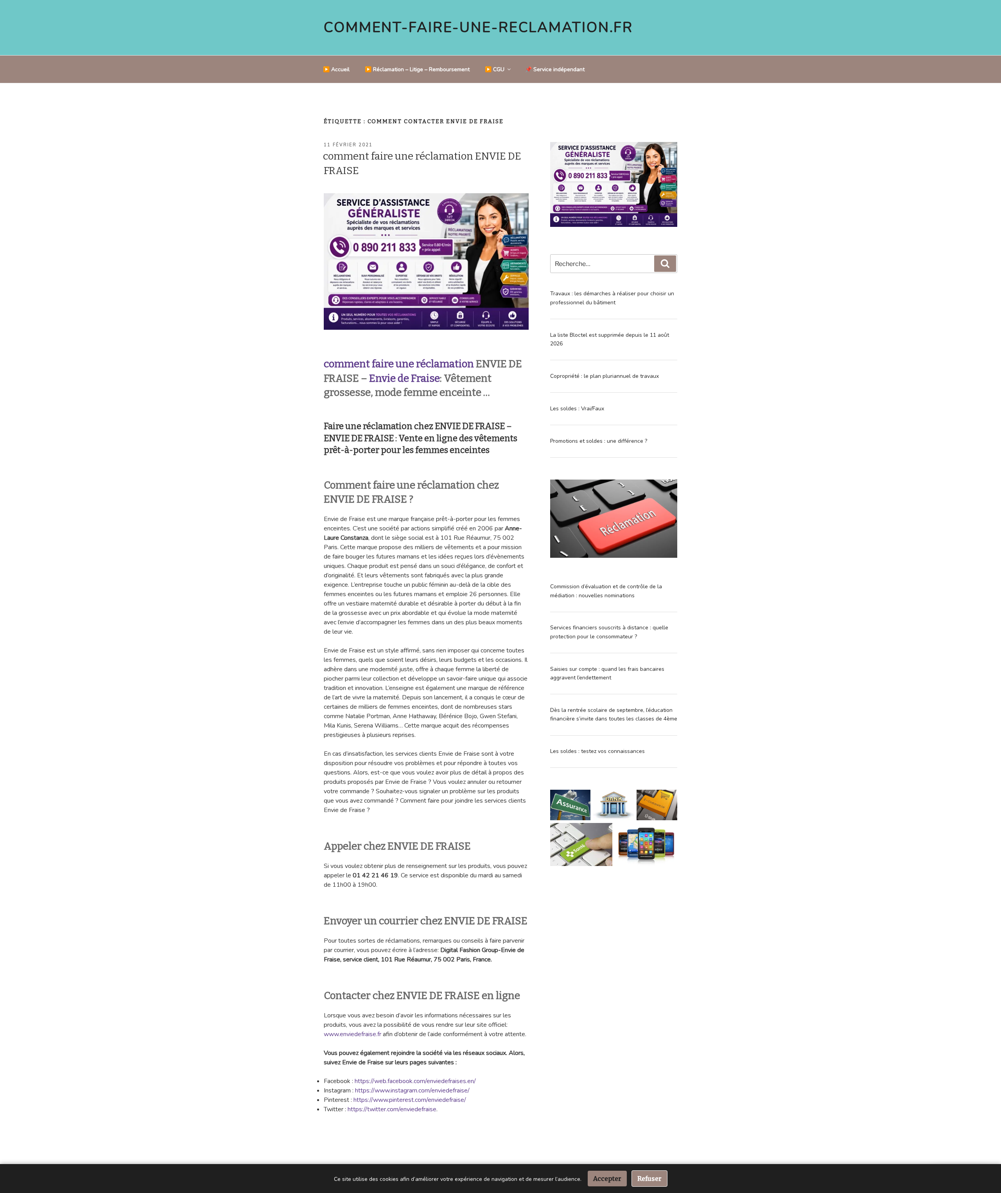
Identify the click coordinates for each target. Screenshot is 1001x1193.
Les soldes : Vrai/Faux (577, 408)
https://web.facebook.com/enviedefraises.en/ (415, 1081)
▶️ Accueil (336, 69)
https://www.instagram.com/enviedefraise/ (412, 1090)
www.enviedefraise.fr (352, 1034)
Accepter (607, 1178)
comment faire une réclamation (399, 364)
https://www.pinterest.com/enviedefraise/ (409, 1100)
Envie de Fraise (404, 378)
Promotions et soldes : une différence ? (598, 441)
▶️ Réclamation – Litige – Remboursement (417, 69)
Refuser (649, 1178)
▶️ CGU (494, 69)
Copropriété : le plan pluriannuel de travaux (604, 376)
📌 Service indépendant (555, 69)
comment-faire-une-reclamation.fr (478, 27)
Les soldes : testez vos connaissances (597, 751)
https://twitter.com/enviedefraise (392, 1109)
